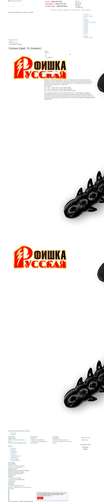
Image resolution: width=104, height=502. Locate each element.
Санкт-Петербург (15, 460)
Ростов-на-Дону (15, 459)
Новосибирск (14, 457)
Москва (13, 454)
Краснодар (14, 451)
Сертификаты (66, 10)
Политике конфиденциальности (44, 495)
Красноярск (14, 453)
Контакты (83, 10)
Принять (40, 498)
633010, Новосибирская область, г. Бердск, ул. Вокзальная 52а (16, 466)
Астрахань (13, 448)
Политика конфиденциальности (60, 440)
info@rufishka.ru (34, 443)
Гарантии (60, 10)
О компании (54, 10)
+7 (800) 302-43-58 (35, 440)
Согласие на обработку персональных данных (19, 487)
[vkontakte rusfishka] (85, 440)
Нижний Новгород (15, 456)
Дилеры (89, 10)
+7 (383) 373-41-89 (35, 441)
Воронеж (13, 449)
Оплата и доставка (75, 10)
